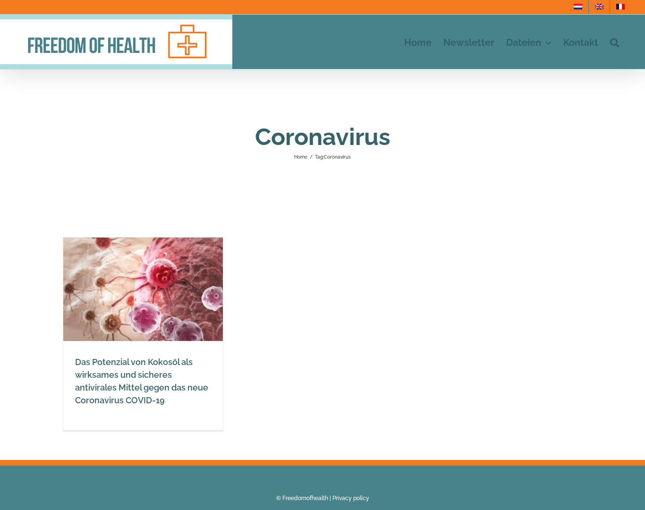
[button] (614, 42)
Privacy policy (350, 498)
